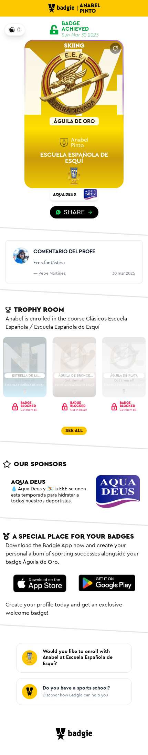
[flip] (115, 48)
